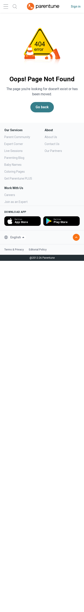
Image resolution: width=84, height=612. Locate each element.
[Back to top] (76, 237)
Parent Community (17, 137)
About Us (51, 137)
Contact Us (52, 144)
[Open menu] (6, 7)
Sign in (76, 6)
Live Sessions (13, 151)
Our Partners (53, 151)
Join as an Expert (16, 202)
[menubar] (17, 237)
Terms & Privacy (14, 249)
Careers (9, 195)
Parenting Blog (14, 157)
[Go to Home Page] (43, 6)
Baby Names (13, 164)
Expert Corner (13, 144)
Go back (42, 107)
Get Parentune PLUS (18, 178)
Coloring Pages (14, 171)
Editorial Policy (38, 249)
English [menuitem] (15, 237)
